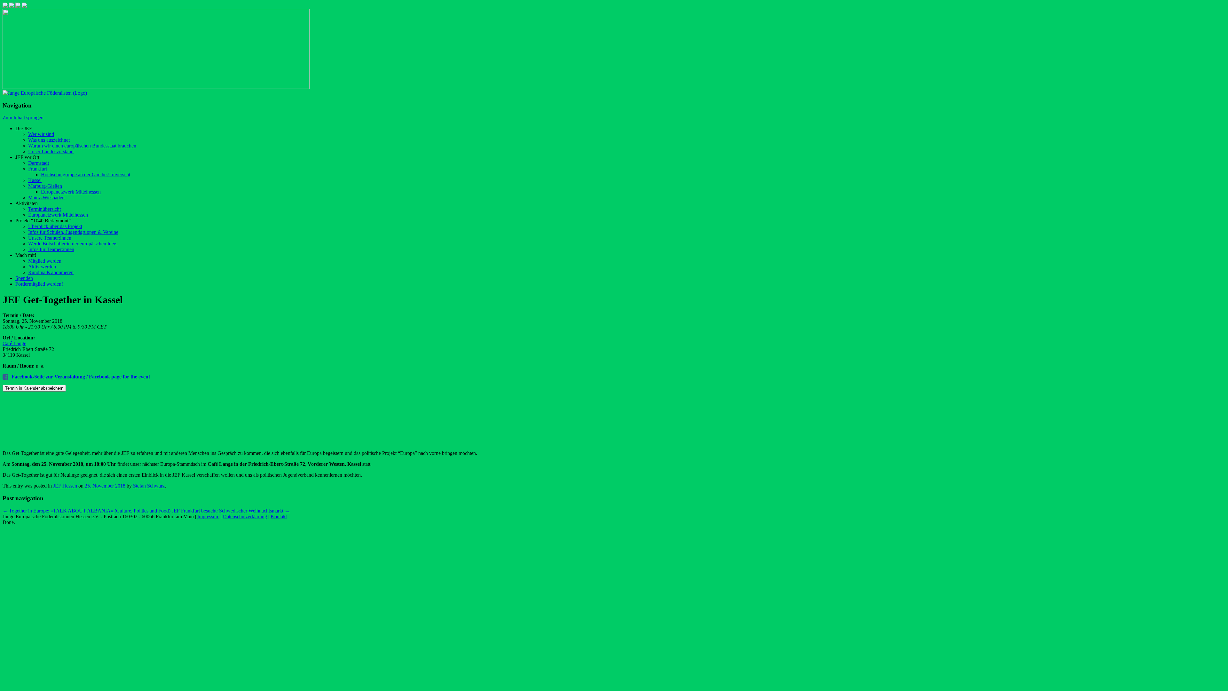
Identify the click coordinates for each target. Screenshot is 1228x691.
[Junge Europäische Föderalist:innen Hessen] (45, 93)
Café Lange (14, 343)
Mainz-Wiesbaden (46, 197)
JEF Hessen (65, 485)
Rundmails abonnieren (51, 272)
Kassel (35, 180)
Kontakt (279, 516)
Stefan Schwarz (149, 485)
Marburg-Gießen (45, 186)
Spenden (24, 278)
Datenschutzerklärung (245, 516)
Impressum (208, 516)
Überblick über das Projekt (55, 226)
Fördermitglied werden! (39, 284)
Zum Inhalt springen (23, 117)
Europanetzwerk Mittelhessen (71, 192)
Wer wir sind (41, 134)
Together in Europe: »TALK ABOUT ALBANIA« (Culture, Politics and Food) (86, 510)
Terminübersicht (44, 209)
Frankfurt (37, 168)
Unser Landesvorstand (51, 151)
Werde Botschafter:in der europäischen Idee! (73, 243)
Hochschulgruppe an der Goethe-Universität (85, 174)
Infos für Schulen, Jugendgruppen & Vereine (73, 232)
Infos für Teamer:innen (51, 249)
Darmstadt (38, 163)
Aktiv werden (42, 266)
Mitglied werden (44, 261)
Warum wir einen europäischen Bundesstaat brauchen (82, 145)
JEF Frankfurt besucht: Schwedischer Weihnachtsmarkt (231, 510)
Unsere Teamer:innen (49, 238)
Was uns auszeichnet (49, 140)
